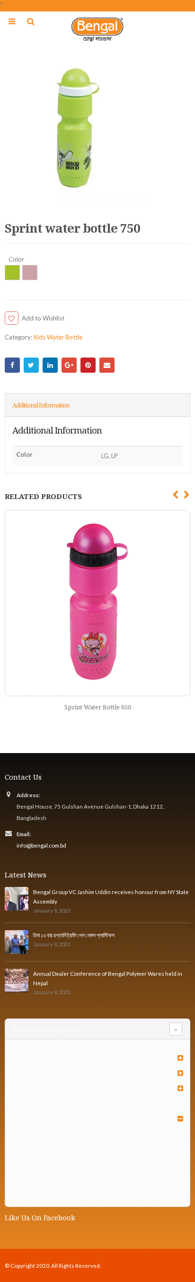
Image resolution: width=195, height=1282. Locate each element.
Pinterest (88, 365)
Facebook (12, 365)
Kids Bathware (35, 1134)
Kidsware (23, 1118)
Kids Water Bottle (58, 337)
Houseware (26, 1073)
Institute (22, 1103)
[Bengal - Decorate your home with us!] (97, 30)
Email (107, 365)
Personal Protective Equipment (50, 1194)
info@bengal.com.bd (41, 845)
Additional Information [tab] (40, 405)
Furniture (23, 1058)
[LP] (29, 272)
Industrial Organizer (36, 1088)
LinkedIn (50, 365)
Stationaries (32, 1179)
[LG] (12, 272)
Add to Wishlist (43, 318)
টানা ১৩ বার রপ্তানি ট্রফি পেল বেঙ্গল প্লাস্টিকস (74, 935)
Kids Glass (30, 1149)
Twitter (31, 365)
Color (16, 259)
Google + (69, 365)
